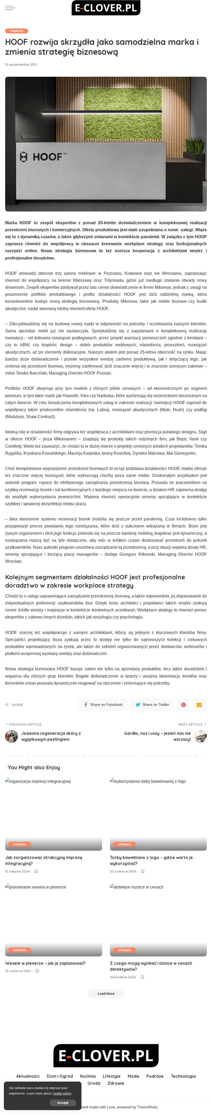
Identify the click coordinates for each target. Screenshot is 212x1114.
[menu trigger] (11, 8)
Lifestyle (16, 31)
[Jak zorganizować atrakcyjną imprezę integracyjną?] (53, 814)
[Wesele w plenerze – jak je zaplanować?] (53, 920)
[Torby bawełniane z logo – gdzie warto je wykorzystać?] (158, 814)
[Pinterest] (183, 704)
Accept (63, 1103)
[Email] (199, 704)
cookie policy (62, 1093)
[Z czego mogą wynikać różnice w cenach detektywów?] (158, 920)
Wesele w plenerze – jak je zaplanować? (45, 963)
